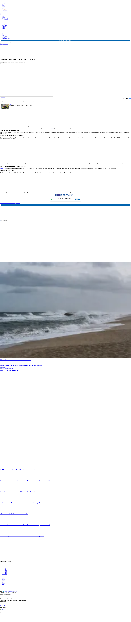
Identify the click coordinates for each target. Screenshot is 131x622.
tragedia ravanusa (17, 203)
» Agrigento (2, 44)
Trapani (6, 24)
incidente (52, 128)
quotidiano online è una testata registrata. (9, 591)
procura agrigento (11, 203)
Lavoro (3, 34)
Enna (5, 569)
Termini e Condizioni (3, 604)
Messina (6, 21)
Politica (3, 6)
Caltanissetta (7, 20)
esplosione (2, 203)
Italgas (8, 203)
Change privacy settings (6, 38)
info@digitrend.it (12, 603)
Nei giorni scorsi (3, 168)
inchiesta (5, 203)
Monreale (4, 26)
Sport (3, 7)
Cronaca (3, 5)
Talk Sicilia (4, 9)
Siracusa (3, 4)
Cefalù (3, 28)
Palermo (3, 2)
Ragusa (6, 22)
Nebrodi (3, 27)
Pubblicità (4, 37)
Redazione (3, 97)
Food (3, 8)
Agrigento (6, 19)
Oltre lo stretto (4, 10)
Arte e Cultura (4, 36)
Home (3, 30)
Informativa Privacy (3, 605)
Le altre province (5, 18)
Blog (3, 35)
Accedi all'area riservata (65, 40)
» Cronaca (6, 44)
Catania (3, 3)
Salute (3, 33)
